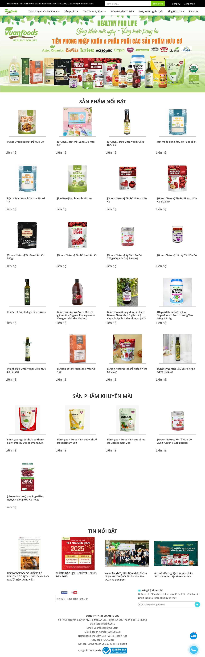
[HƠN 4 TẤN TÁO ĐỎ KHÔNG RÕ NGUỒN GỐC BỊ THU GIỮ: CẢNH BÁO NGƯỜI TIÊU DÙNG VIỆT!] (29, 540)
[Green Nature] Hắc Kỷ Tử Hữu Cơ (177, 242)
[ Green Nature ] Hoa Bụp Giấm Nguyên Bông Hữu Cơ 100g (25, 485)
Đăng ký (176, 3)
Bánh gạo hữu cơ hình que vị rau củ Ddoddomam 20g (126, 428)
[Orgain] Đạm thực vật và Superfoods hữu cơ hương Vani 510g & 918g (175, 302)
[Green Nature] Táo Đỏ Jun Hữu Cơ (77, 242)
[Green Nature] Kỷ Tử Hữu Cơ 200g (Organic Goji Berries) (124, 244)
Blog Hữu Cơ (175, 11)
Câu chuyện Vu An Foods (43, 11)
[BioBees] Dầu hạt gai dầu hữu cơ (26, 299)
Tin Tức (61, 585)
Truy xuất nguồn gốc (151, 11)
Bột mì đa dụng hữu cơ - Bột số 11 (177, 128)
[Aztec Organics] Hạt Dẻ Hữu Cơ (25, 128)
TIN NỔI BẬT (102, 518)
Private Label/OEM (122, 11)
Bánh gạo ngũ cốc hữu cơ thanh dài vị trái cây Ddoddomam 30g (25, 428)
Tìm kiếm (158, 3)
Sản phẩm (70, 11)
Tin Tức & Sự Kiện (93, 11)
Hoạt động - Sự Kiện (77, 585)
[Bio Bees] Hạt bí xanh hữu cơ (74, 185)
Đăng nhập (189, 3)
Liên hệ (193, 11)
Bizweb (97, 637)
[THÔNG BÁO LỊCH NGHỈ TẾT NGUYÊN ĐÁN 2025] (78, 540)
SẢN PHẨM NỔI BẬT (102, 88)
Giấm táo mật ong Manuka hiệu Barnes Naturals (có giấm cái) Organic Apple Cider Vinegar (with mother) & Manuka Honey (126, 304)
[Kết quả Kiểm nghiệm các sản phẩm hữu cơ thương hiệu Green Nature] (176, 540)
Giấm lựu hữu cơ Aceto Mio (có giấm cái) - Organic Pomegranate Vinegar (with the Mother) (76, 302)
